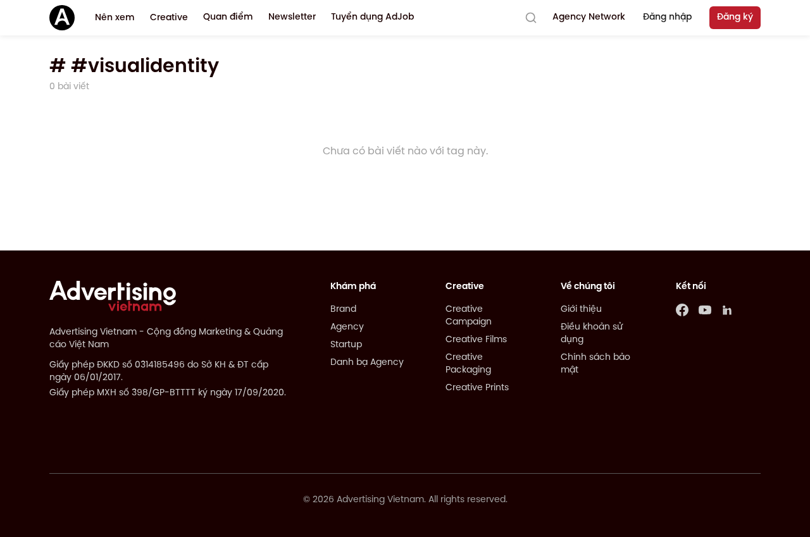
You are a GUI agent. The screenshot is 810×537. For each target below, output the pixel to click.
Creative (169, 18)
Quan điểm (228, 17)
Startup (346, 345)
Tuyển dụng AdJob (372, 17)
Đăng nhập (667, 17)
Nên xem (115, 18)
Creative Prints (477, 388)
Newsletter (292, 17)
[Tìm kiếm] (531, 17)
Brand (343, 309)
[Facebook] (682, 310)
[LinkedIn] (727, 310)
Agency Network (588, 17)
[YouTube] (705, 310)
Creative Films (476, 340)
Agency (347, 327)
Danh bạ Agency (367, 362)
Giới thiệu (581, 309)
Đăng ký (735, 17)
